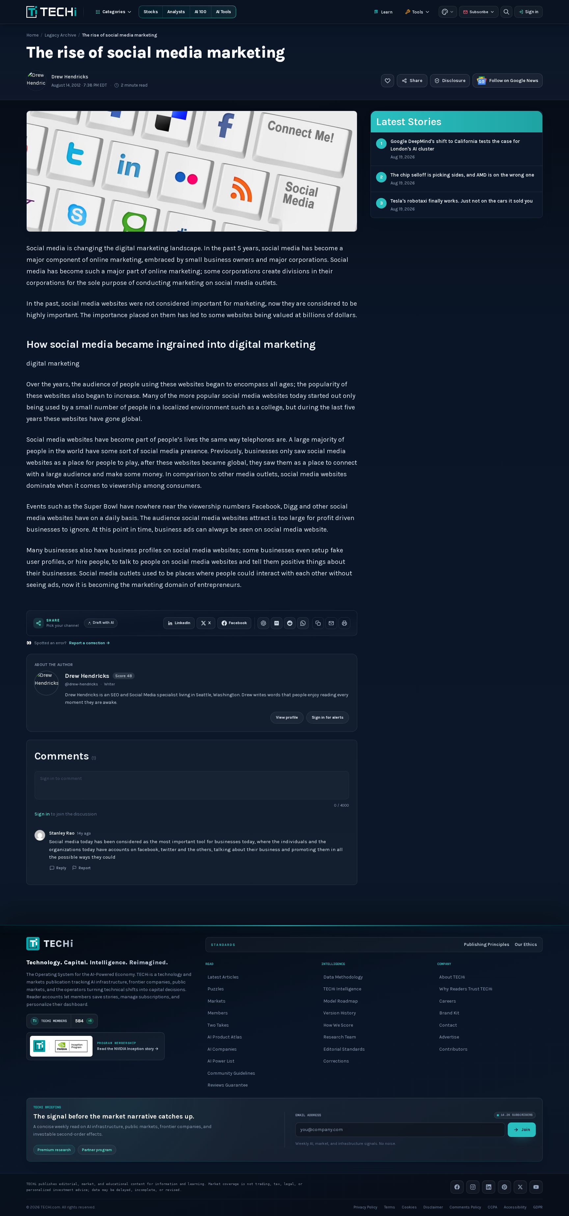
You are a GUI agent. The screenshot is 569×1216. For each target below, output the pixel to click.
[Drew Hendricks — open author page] (36, 81)
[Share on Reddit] (290, 623)
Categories (113, 11)
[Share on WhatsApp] (303, 623)
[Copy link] (318, 623)
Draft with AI (103, 623)
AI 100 (200, 11)
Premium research (54, 1149)
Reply (61, 868)
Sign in (531, 11)
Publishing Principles (486, 944)
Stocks (151, 11)
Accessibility (515, 1206)
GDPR (538, 1206)
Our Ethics (526, 944)
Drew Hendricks (69, 77)
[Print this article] (344, 623)
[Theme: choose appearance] (448, 12)
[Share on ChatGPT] (263, 623)
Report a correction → (89, 643)
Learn (387, 12)
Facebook (238, 623)
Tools (417, 12)
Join (525, 1129)
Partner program (97, 1149)
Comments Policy (465, 1206)
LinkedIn (182, 623)
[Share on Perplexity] (277, 623)
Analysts (176, 11)
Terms (389, 1206)
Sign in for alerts (327, 717)
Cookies (409, 1206)
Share (416, 80)
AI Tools (223, 11)
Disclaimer (433, 1206)
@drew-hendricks (81, 684)
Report (85, 868)
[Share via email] (331, 623)
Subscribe (479, 12)
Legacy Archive (60, 35)
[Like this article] (387, 80)
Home (32, 35)
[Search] (506, 12)
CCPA (492, 1206)
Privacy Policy (365, 1206)
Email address (308, 1115)
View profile (287, 717)
